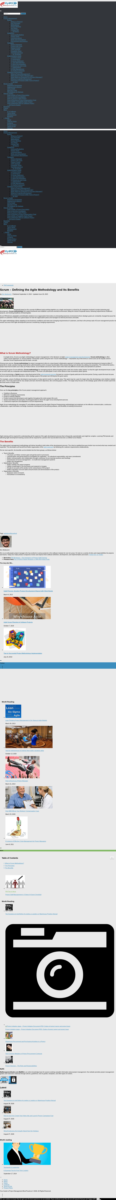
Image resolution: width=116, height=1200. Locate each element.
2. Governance (15, 59)
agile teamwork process (48, 374)
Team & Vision (12, 121)
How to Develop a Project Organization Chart (21, 100)
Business (7, 106)
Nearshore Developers (14, 85)
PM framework (11, 115)
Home (6, 17)
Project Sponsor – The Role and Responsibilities (21, 1066)
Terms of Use (11, 126)
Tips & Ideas (11, 113)
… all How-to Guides (14, 105)
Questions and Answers (14, 72)
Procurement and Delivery (19, 41)
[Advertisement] (54, 270)
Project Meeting (16, 26)
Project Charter (16, 48)
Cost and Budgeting (17, 35)
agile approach (48, 447)
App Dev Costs (12, 90)
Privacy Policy (11, 124)
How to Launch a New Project (16, 98)
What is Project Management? (20, 74)
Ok (98, 1199)
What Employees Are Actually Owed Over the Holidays (21, 1131)
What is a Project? (17, 22)
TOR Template (15, 49)
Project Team (15, 36)
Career (6, 108)
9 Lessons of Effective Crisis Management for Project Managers (25, 841)
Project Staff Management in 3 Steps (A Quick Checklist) (23, 894)
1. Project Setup (16, 57)
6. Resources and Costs (18, 66)
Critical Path (15, 30)
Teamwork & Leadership (11, 1167)
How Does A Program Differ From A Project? (25, 80)
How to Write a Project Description (18, 95)
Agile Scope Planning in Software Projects (18, 622)
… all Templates (16, 54)
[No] (100, 1199)
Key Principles (15, 23)
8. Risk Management (17, 69)
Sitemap (10, 128)
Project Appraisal (16, 44)
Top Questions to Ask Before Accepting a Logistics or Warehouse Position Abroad (31, 914)
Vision (6, 1183)
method (14, 533)
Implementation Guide (14, 56)
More (5, 110)
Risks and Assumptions (18, 39)
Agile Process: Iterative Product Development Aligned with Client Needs (28, 591)
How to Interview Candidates (16, 97)
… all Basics (15, 31)
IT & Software (11, 111)
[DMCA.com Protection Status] (13, 1083)
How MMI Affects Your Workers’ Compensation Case (22, 811)
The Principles (9, 865)
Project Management (10, 18)
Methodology (15, 25)
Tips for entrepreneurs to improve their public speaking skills (24, 750)
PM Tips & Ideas (10, 891)
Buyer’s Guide (8, 84)
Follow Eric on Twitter (96, 554)
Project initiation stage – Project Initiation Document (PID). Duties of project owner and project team (37, 1029)
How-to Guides (8, 93)
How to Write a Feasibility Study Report (19, 102)
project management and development (77, 357)
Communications (16, 38)
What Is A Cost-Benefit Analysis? (21, 79)
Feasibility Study (16, 51)
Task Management (17, 53)
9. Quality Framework (18, 70)
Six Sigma (14, 28)
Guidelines (10, 33)
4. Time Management (17, 62)
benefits (9, 533)
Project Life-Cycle (16, 46)
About (9, 120)
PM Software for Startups (15, 92)
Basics (9, 20)
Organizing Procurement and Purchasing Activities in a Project (25, 1041)
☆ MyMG (6, 118)
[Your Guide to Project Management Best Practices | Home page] (9, 7)
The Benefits (9, 868)
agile (5, 533)
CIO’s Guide (11, 88)
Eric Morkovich (6, 294)
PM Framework (8, 285)
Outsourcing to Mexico (14, 87)
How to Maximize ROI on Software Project (20, 103)
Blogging (10, 116)
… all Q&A (14, 82)
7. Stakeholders (16, 67)
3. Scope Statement (17, 61)
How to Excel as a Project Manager (16, 781)
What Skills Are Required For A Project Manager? (27, 77)
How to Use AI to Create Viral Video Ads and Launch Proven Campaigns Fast (28, 1116)
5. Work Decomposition (18, 64)
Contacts (10, 123)
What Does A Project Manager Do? (22, 75)
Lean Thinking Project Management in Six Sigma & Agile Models (26, 720)
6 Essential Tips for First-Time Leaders (16, 1170)
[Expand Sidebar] (0, 660)
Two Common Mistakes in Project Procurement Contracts (23, 1053)
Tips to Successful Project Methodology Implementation (23, 653)
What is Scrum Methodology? (14, 863)
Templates (10, 43)
